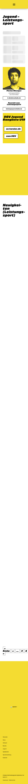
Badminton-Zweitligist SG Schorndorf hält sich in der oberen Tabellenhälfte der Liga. (13, 245)
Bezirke (4, 745)
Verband (5, 742)
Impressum (5, 780)
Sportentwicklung (7, 754)
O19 (5, 471)
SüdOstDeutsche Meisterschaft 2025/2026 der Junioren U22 (13, 352)
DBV (15, 588)
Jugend (20, 358)
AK (14, 305)
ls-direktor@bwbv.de (14, 98)
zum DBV (11, 136)
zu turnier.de (13, 129)
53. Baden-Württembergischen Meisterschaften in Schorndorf (13, 538)
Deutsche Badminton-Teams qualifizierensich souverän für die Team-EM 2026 (13, 581)
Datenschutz (12, 780)
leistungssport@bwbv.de (14, 109)
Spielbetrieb (6, 751)
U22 (13, 360)
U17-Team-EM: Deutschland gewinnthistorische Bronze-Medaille (13, 619)
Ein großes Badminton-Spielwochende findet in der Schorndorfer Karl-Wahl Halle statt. (13, 406)
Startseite (5, 737)
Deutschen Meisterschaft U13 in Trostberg (13, 498)
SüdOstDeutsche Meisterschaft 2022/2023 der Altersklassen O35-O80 (13, 298)
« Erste (6, 649)
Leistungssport (16, 254)
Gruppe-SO (17, 305)
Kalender (5, 757)
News (4, 740)
